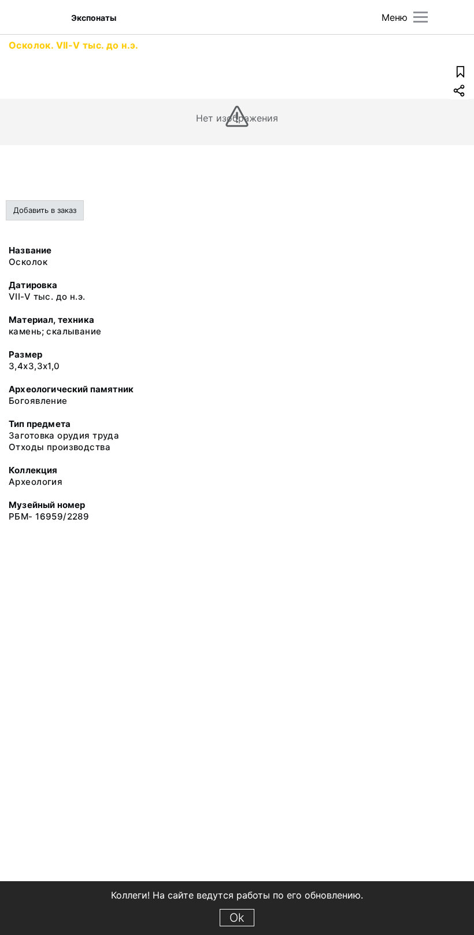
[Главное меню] (421, 17)
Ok (237, 918)
